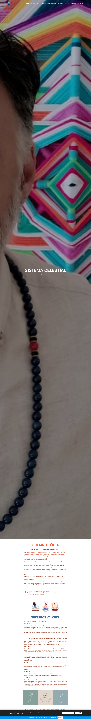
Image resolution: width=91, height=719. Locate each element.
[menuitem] (24, 3)
